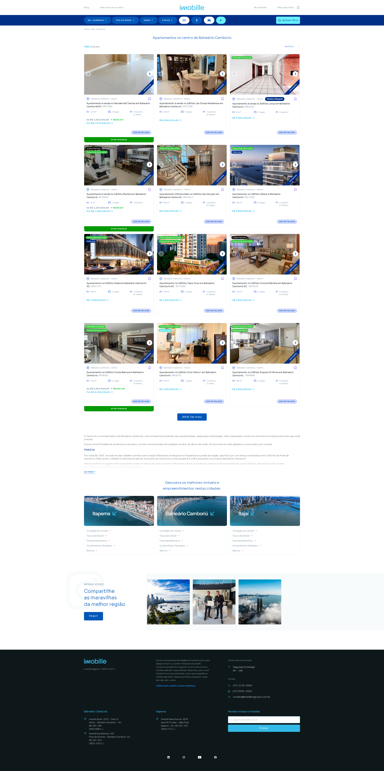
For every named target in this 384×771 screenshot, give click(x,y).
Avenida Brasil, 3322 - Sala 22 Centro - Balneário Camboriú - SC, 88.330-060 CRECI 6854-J (105, 724)
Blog (86, 7)
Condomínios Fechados (99, 545)
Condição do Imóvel (97, 531)
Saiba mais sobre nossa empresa (175, 685)
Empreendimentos (97, 540)
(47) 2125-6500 (242, 685)
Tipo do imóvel (124, 20)
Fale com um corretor (112, 7)
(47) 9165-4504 (242, 691)
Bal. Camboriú (96, 20)
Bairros (90, 550)
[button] (98, 20)
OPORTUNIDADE (119, 140)
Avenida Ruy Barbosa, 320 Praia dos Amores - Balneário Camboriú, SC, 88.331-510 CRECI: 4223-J (110, 738)
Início (86, 29)
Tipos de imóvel (95, 535)
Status (166, 20)
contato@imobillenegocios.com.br (251, 696)
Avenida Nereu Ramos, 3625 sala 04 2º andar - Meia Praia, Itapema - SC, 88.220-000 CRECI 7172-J (175, 724)
